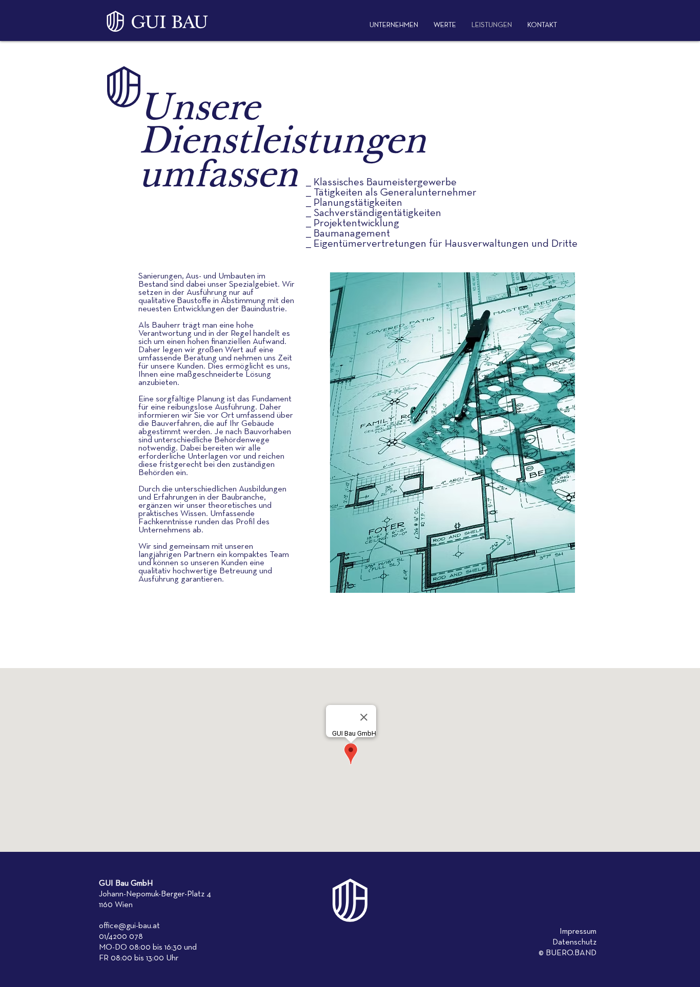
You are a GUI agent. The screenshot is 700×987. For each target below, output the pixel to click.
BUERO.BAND (571, 953)
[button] (542, 25)
